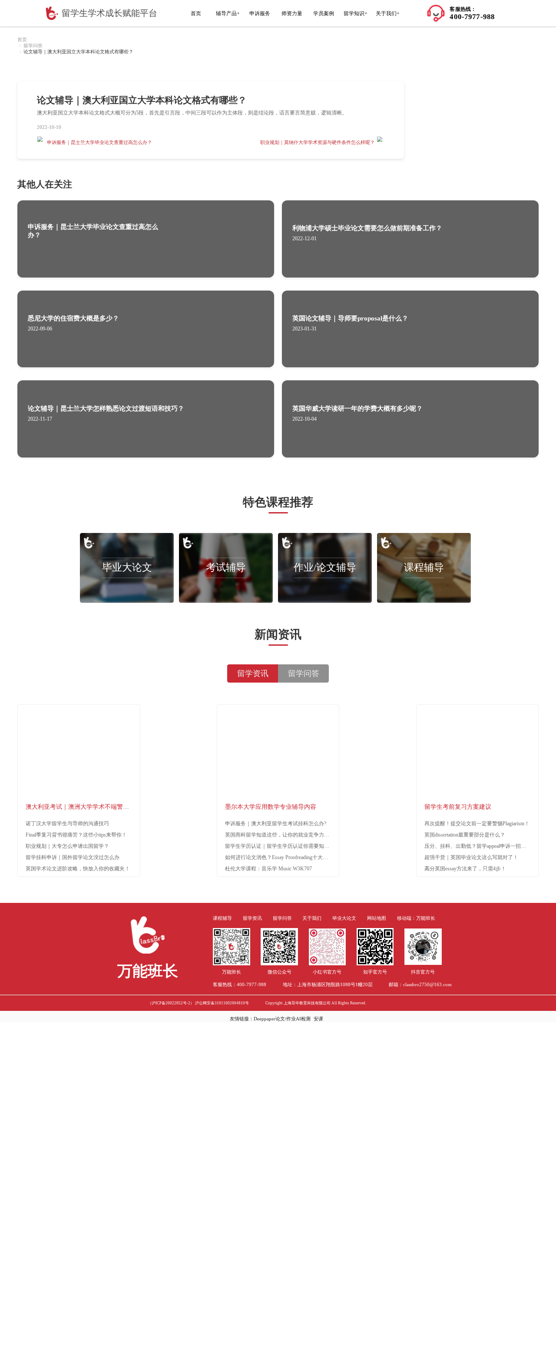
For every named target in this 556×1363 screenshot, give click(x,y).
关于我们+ (388, 13)
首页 (196, 13)
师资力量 (291, 13)
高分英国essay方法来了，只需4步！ (465, 869)
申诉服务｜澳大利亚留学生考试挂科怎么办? (275, 823)
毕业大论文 (127, 567)
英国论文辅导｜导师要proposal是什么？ (350, 318)
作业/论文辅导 (325, 567)
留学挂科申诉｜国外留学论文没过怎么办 (72, 857)
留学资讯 (252, 918)
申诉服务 (259, 13)
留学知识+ (355, 13)
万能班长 (425, 918)
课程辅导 (424, 567)
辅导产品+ (228, 13)
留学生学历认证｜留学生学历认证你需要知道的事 (282, 846)
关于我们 (311, 918)
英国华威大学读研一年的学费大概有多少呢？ (357, 408)
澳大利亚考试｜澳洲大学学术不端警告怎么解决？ (92, 807)
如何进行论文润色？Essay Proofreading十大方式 (279, 857)
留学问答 (33, 45)
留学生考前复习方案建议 (457, 807)
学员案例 (323, 13)
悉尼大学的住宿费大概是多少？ (73, 318)
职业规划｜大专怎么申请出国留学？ (67, 846)
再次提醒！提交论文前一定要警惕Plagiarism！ (477, 823)
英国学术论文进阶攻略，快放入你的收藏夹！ (78, 869)
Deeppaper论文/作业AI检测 (282, 1018)
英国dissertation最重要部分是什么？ (464, 835)
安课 (318, 1018)
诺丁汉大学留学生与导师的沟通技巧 (67, 823)
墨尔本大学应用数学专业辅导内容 (270, 807)
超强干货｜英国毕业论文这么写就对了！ (471, 857)
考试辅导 (226, 567)
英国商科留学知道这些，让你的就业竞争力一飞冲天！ (287, 835)
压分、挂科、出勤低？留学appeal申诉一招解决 (477, 846)
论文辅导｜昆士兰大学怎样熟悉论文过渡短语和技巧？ (106, 408)
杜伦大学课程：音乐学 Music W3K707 (268, 869)
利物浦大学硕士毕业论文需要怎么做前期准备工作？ (367, 228)
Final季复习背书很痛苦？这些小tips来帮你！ (76, 835)
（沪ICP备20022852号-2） (171, 1003)
